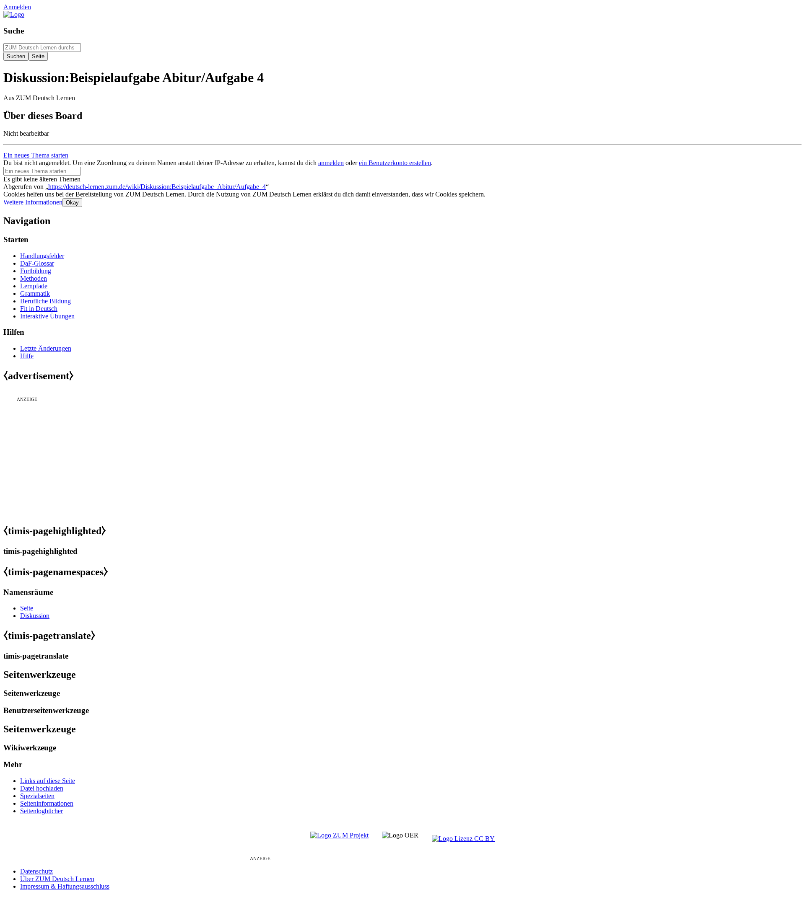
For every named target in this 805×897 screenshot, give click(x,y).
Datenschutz (36, 871)
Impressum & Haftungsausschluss (64, 886)
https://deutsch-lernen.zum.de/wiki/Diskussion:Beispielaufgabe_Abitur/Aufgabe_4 (157, 186)
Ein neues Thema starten (35, 155)
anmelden (331, 162)
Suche (13, 30)
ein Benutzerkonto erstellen (395, 162)
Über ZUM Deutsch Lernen (57, 878)
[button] (32, 202)
